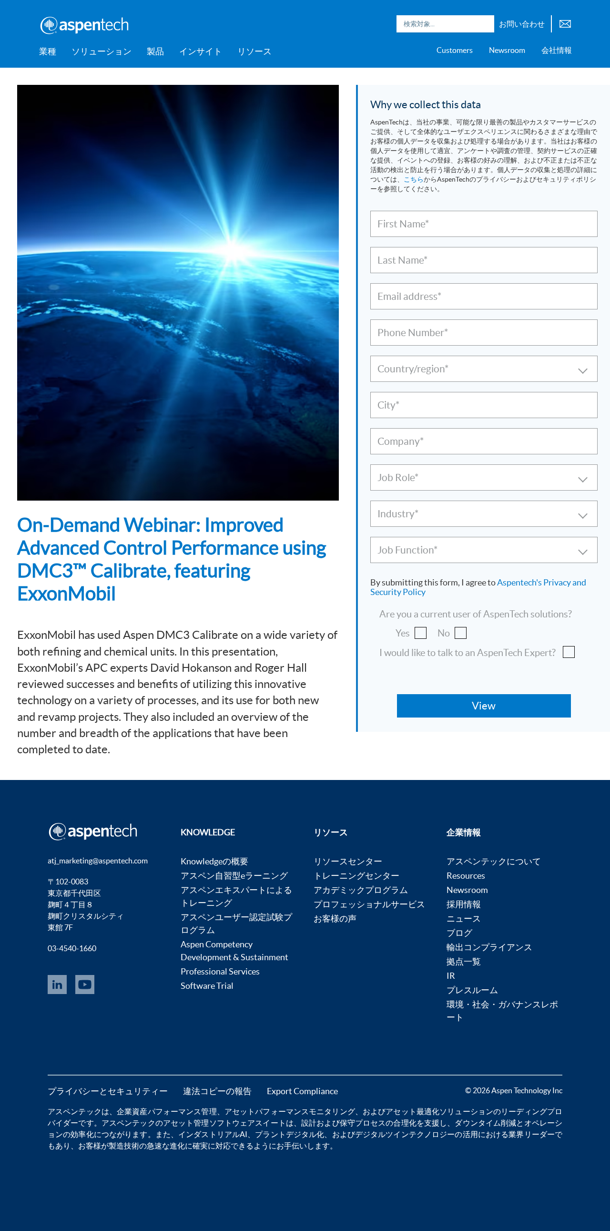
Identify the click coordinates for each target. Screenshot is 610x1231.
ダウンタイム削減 (485, 1122)
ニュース (464, 918)
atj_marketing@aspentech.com (98, 860)
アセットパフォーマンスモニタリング (289, 1111)
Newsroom (507, 50)
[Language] (565, 23)
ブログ (459, 933)
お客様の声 (335, 918)
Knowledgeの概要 (214, 861)
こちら (414, 179)
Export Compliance (302, 1091)
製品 (155, 51)
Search (484, 23)
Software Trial (207, 986)
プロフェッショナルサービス (369, 904)
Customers (455, 50)
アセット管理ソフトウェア (209, 1122)
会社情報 (556, 50)
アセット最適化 (412, 1111)
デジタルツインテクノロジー (405, 1134)
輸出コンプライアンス (489, 947)
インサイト (200, 51)
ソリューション (101, 51)
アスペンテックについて (494, 861)
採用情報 (464, 904)
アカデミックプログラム (361, 890)
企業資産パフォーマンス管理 (167, 1111)
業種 (47, 51)
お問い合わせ (522, 24)
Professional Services (220, 971)
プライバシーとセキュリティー (108, 1091)
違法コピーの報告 (217, 1091)
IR (451, 976)
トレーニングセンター (356, 876)
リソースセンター (348, 861)
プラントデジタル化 (289, 1134)
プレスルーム (472, 990)
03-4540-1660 (72, 948)
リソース (254, 51)
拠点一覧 (464, 961)
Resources (466, 876)
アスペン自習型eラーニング (234, 876)
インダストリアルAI (212, 1134)
